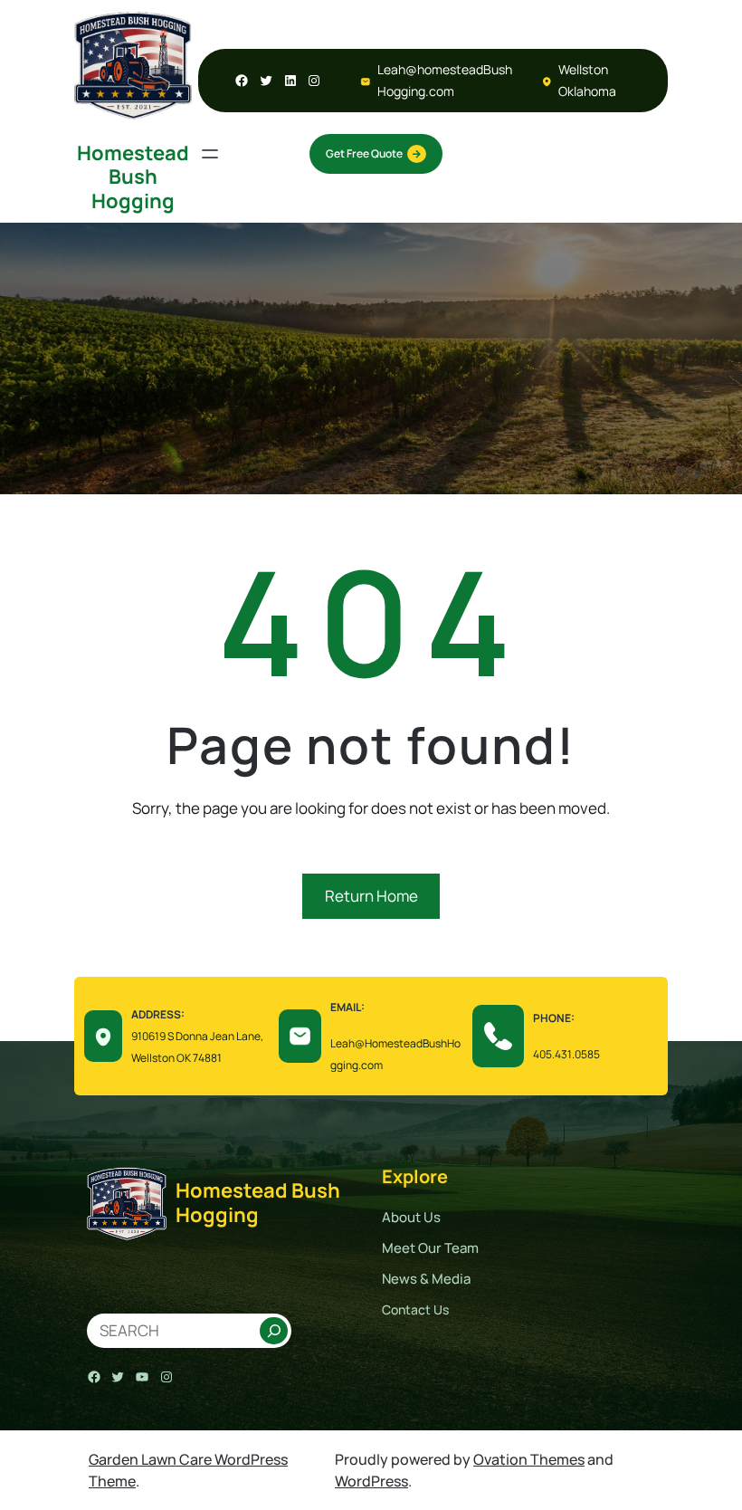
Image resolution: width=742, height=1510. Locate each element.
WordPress (371, 1481)
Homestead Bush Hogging (133, 177)
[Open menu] (210, 154)
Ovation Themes (529, 1459)
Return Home (371, 895)
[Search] (274, 1330)
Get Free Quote (364, 153)
